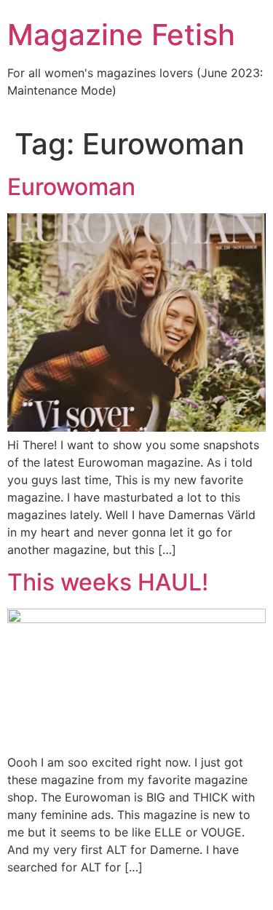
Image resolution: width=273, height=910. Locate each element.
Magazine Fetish (121, 34)
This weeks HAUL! (107, 582)
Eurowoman (71, 187)
